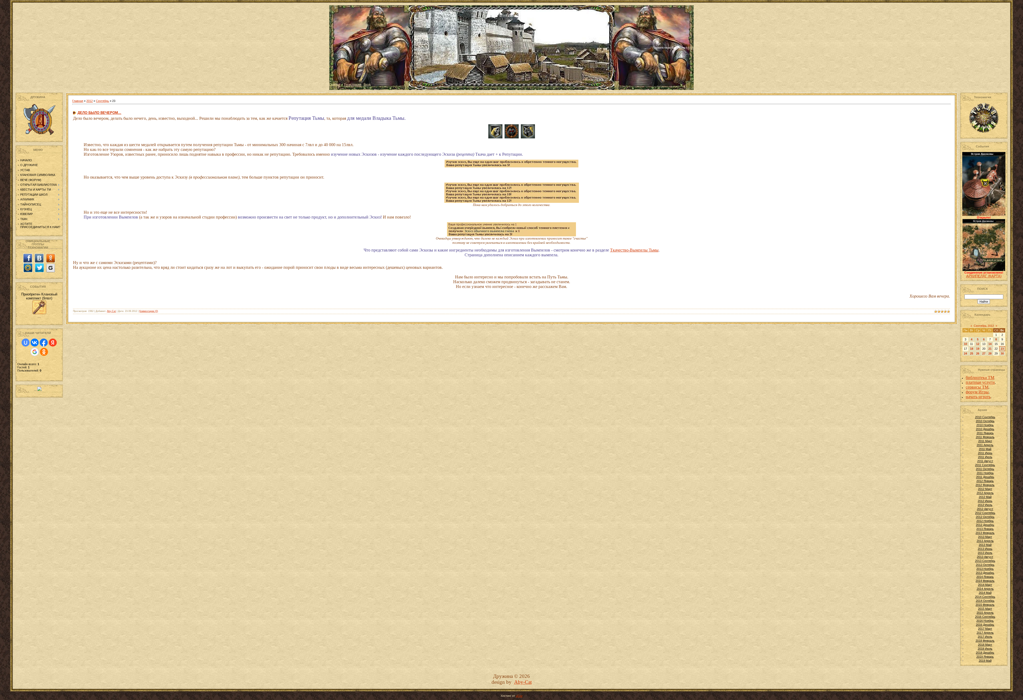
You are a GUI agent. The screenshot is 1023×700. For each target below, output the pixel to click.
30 (1002, 353)
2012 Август (985, 508)
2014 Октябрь (985, 600)
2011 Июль (985, 457)
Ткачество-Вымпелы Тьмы (634, 250)
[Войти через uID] (26, 343)
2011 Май (985, 449)
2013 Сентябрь (985, 560)
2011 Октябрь (985, 469)
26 (977, 353)
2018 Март (985, 644)
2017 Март (985, 628)
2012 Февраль (985, 485)
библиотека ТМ (980, 377)
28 (990, 353)
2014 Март (985, 584)
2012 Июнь (985, 501)
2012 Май (985, 497)
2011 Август (985, 461)
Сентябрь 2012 (984, 325)
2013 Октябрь (985, 564)
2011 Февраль (985, 437)
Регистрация (352, 84)
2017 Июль (985, 636)
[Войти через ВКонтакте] (35, 343)
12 (977, 343)
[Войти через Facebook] (44, 343)
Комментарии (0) (148, 311)
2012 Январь (985, 481)
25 (971, 353)
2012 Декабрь (985, 524)
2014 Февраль (985, 580)
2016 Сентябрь (985, 616)
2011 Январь (985, 433)
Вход (367, 84)
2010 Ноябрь (985, 425)
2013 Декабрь (985, 572)
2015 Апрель (985, 612)
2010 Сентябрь (985, 417)
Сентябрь (102, 100)
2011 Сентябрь (985, 465)
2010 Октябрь (985, 421)
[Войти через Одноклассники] (44, 352)
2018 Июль (985, 648)
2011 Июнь (985, 453)
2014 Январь (985, 576)
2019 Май (985, 660)
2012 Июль (985, 505)
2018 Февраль (985, 640)
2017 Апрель (985, 632)
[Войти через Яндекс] (53, 343)
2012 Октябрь (985, 516)
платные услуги (980, 382)
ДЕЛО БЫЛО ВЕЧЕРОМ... (99, 113)
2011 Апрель (985, 445)
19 (977, 348)
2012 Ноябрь (985, 520)
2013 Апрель (985, 540)
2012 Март (985, 489)
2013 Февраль (985, 532)
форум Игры (977, 392)
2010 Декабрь (985, 429)
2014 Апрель (985, 588)
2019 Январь (985, 656)
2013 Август (985, 556)
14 (990, 343)
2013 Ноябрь (985, 568)
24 (965, 353)
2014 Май (985, 592)
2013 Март (985, 536)
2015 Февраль (985, 604)
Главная (334, 84)
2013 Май (985, 544)
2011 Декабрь (985, 477)
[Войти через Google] (34, 352)
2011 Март (985, 441)
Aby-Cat (111, 311)
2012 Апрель (985, 493)
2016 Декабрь (985, 624)
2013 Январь (985, 528)
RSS (691, 47)
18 (971, 348)
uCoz (519, 695)
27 (983, 353)
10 (965, 343)
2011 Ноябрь (985, 473)
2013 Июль (985, 552)
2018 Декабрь (985, 652)
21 (990, 348)
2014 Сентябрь (985, 596)
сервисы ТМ (977, 387)
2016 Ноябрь (985, 620)
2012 (89, 100)
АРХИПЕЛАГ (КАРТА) (983, 276)
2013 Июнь (985, 548)
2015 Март (985, 608)
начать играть (978, 396)
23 (1002, 348)
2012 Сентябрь (985, 512)
